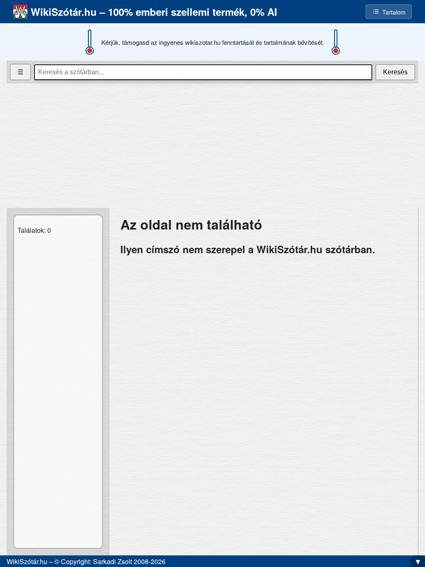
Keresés (395, 72)
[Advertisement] (212, 146)
